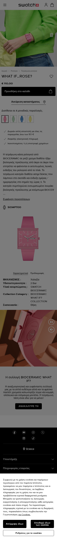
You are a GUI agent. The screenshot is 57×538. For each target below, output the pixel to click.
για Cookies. (24, 515)
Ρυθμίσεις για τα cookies (28, 533)
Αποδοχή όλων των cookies (42, 524)
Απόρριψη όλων (14, 524)
